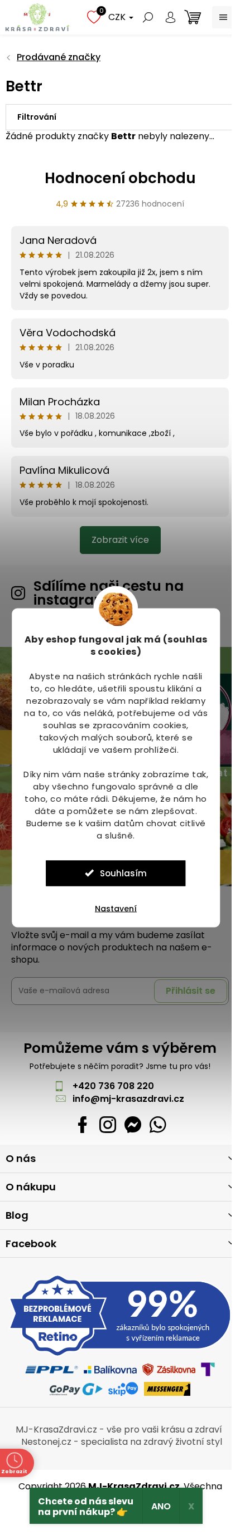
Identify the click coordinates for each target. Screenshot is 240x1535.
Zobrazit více (120, 539)
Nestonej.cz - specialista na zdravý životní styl (121, 1441)
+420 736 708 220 (113, 1086)
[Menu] (223, 17)
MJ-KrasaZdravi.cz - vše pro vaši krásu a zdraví (119, 1429)
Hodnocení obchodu (120, 178)
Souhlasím (123, 873)
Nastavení (116, 908)
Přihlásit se (190, 990)
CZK (118, 17)
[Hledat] (148, 17)
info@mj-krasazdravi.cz (128, 1098)
